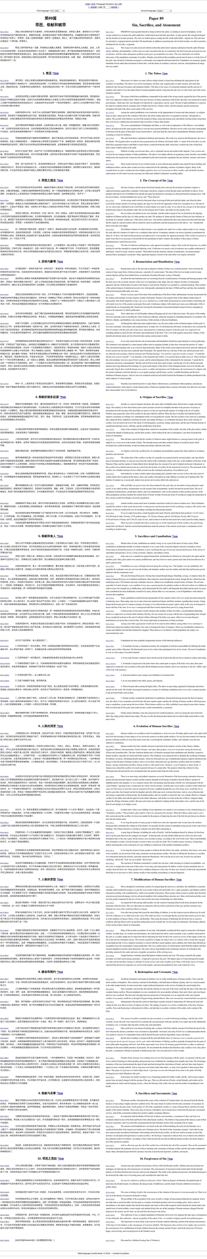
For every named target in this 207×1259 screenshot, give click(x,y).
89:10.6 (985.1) (4, 1221)
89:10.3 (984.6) (4, 1192)
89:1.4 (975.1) (4, 125)
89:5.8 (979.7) (4, 640)
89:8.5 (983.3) (4, 1028)
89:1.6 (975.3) (4, 151)
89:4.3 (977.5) (4, 439)
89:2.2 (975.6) (4, 200)
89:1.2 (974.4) (4, 96)
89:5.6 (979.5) (4, 611)
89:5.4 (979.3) (4, 576)
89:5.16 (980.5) (4, 713)
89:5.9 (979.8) (4, 646)
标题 (88, 4)
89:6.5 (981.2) (4, 822)
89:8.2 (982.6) (4, 989)
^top (55, 73)
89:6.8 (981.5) (4, 863)
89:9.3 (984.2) (4, 1126)
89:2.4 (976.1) (4, 229)
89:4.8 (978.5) (4, 503)
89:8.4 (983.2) (4, 1018)
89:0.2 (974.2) (4, 48)
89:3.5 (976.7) (4, 323)
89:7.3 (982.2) (4, 912)
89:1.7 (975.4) (4, 164)
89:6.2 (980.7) (4, 746)
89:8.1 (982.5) (4, 979)
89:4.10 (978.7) (4, 523)
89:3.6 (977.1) (4, 341)
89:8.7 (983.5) (4, 1058)
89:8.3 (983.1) (4, 1001)
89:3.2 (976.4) (4, 278)
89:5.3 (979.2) (4, 566)
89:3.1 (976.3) (4, 268)
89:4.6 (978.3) (4, 473)
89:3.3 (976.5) (4, 294)
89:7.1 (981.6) (4, 886)
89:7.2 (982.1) (4, 902)
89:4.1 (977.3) (4, 404)
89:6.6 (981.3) (4, 832)
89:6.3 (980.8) (4, 776)
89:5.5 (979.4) (4, 598)
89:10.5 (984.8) (4, 1215)
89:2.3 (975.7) (4, 213)
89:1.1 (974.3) (4, 80)
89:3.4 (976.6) (4, 313)
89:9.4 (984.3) (4, 1145)
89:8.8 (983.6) (4, 1077)
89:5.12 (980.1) (4, 675)
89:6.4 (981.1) (4, 809)
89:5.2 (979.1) (4, 556)
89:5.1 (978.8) (4, 543)
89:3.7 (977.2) (4, 383)
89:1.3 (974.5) (4, 112)
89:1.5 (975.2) (4, 138)
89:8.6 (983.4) (4, 1038)
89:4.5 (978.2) (4, 457)
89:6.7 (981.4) (4, 850)
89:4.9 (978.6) (4, 513)
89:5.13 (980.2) (4, 680)
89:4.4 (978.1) (4, 451)
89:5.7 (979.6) (4, 623)
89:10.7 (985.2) (4, 1240)
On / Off (118, 4)
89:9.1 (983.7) (4, 1100)
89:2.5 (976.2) (4, 245)
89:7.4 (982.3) (4, 930)
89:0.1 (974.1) (4, 32)
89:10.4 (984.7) (4, 1199)
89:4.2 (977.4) (4, 429)
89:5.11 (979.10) (5, 663)
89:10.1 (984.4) (4, 1165)
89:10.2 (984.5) (4, 1180)
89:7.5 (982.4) (4, 955)
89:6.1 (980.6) (4, 733)
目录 (93, 4)
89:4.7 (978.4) (4, 485)
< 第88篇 (93, 7)
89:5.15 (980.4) (4, 698)
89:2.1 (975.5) (4, 187)
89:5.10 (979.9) (4, 658)
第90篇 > (115, 7)
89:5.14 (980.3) (4, 686)
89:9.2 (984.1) (4, 1116)
